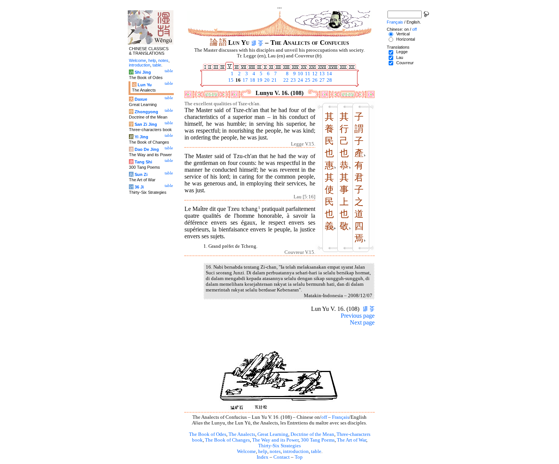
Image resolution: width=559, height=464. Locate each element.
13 (321, 73)
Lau (399, 57)
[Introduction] (253, 42)
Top (299, 457)
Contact (281, 457)
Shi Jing (143, 72)
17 (244, 80)
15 (230, 80)
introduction (296, 451)
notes (275, 451)
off (324, 417)
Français (340, 417)
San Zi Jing (146, 124)
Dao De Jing (147, 149)
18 (252, 80)
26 (314, 80)
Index (262, 457)
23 (292, 80)
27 (321, 80)
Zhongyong (146, 111)
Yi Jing (141, 137)
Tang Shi (143, 162)
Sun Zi (141, 174)
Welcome (246, 451)
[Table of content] (260, 42)
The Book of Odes (207, 434)
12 (314, 73)
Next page (362, 322)
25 (307, 80)
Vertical (403, 34)
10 (300, 73)
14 (329, 73)
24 (300, 80)
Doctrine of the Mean (312, 434)
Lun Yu (145, 84)
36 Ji (139, 187)
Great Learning (272, 434)
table (316, 451)
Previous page (358, 315)
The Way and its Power (275, 440)
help (262, 451)
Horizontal (405, 39)
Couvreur (405, 62)
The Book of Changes (227, 440)
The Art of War (351, 440)
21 (273, 80)
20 (266, 80)
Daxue (141, 99)
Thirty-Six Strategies (279, 445)
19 (259, 80)
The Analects (242, 434)
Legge (402, 51)
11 (307, 73)
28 (329, 80)
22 (285, 80)
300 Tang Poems (318, 440)
